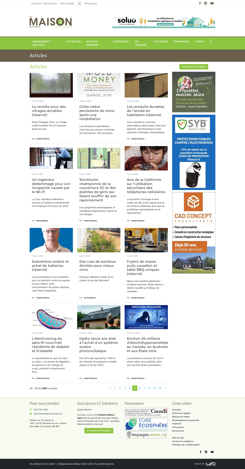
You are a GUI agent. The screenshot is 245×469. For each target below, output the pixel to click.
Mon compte (67, 3)
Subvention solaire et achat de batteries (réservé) (50, 265)
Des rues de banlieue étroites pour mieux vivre (97, 265)
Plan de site (178, 437)
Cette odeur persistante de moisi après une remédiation (97, 113)
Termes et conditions (182, 441)
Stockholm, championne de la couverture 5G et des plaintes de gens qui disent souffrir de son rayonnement (97, 190)
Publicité (176, 423)
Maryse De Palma (181, 416)
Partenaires (178, 427)
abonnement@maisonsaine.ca (48, 413)
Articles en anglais (181, 413)
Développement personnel (185, 420)
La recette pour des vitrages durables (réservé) (49, 111)
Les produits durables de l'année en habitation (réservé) (145, 111)
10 (160, 388)
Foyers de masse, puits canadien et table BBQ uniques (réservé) (143, 267)
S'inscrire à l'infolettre (194, 66)
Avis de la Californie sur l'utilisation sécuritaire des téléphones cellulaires (146, 186)
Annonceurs (178, 431)
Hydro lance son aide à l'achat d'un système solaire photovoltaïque (98, 344)
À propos (176, 409)
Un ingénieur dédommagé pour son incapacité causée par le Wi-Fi (51, 186)
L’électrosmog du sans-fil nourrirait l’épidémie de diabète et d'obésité (50, 344)
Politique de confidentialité (185, 444)
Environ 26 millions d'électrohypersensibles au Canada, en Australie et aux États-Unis (147, 344)
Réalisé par (200, 464)
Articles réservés (92, 43)
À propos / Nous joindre (44, 3)
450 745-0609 (41, 409)
